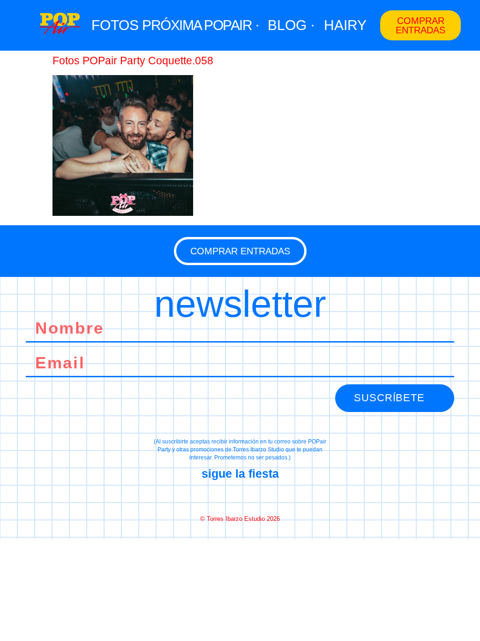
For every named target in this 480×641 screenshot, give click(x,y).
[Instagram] (240, 496)
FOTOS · (119, 25)
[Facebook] (206, 496)
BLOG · (291, 25)
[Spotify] (273, 496)
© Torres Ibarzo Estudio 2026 (240, 518)
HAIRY (345, 25)
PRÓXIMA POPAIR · (200, 25)
